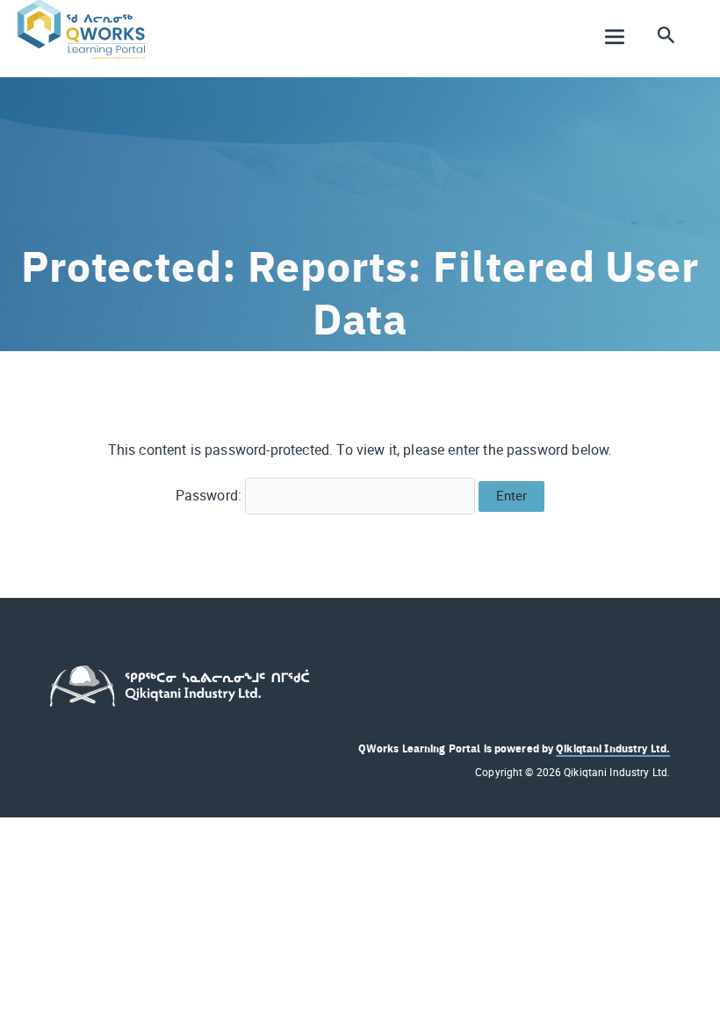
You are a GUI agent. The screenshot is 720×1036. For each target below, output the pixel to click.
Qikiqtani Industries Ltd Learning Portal (140, 67)
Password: (211, 495)
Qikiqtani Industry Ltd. (613, 748)
